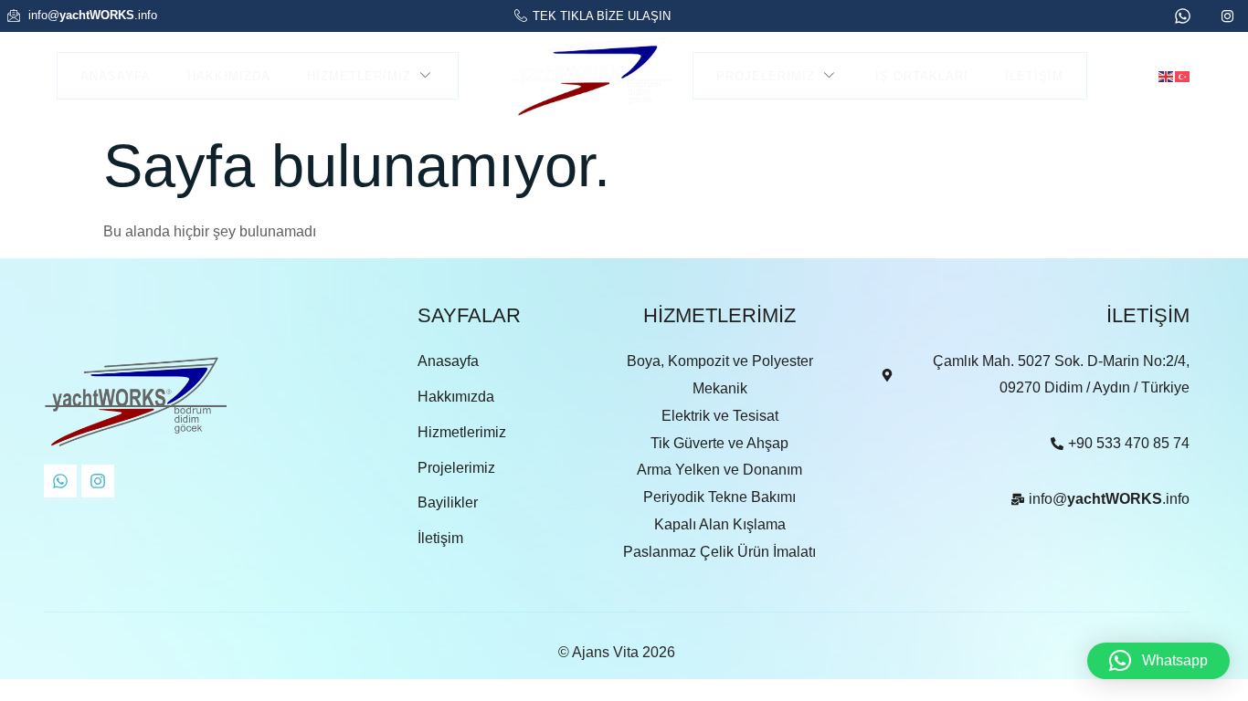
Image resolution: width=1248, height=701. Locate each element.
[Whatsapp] (60, 481)
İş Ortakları (921, 76)
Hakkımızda (228, 76)
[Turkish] (1183, 75)
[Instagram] (97, 481)
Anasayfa (115, 76)
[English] (1166, 75)
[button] (1158, 661)
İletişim (1034, 76)
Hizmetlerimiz (359, 76)
